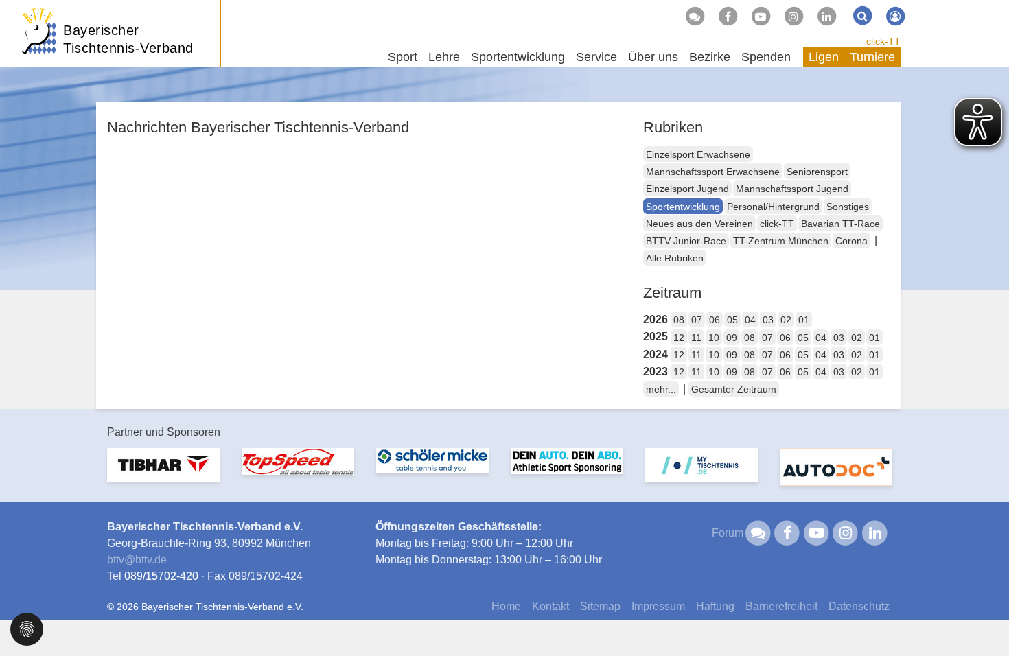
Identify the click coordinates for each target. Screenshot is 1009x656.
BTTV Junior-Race (686, 240)
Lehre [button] (444, 57)
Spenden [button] (766, 57)
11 (696, 337)
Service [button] (596, 57)
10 (713, 337)
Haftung (715, 606)
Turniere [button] (872, 57)
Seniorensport (817, 171)
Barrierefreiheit (781, 606)
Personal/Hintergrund (773, 206)
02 (785, 319)
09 (731, 337)
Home (506, 606)
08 (678, 319)
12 (678, 337)
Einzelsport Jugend (687, 188)
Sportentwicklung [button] (518, 57)
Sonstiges (847, 206)
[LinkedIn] (826, 16)
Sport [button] (402, 57)
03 (768, 319)
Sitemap (600, 606)
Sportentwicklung (683, 206)
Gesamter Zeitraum (733, 389)
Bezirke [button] (709, 57)
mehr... (661, 389)
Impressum (658, 606)
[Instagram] (793, 16)
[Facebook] (727, 16)
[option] (163, 473)
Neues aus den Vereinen (699, 223)
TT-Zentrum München (780, 240)
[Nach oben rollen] (981, 617)
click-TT (883, 41)
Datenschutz (859, 606)
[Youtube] (760, 16)
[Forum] (694, 16)
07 (696, 319)
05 (732, 319)
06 (714, 319)
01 (803, 319)
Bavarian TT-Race (840, 223)
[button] (26, 628)
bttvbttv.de (137, 559)
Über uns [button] (653, 57)
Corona (851, 240)
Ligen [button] (824, 57)
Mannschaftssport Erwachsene (713, 171)
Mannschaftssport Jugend (792, 188)
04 (750, 319)
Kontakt (550, 606)
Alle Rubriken (675, 258)
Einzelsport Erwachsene (698, 154)
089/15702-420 (161, 576)
